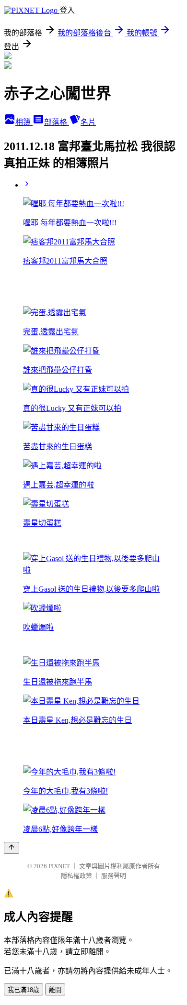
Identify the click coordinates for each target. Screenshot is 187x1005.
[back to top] (11, 848)
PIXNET (59, 866)
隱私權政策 (76, 875)
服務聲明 (113, 875)
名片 (88, 122)
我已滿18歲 (23, 990)
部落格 (56, 122)
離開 (55, 990)
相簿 (24, 122)
